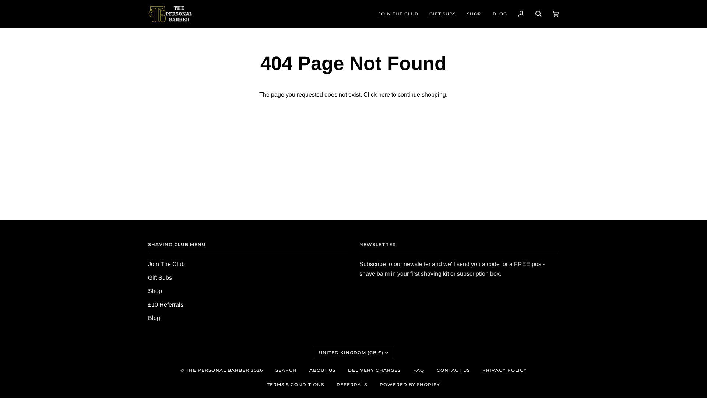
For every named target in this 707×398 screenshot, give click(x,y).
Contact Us (453, 370)
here (384, 94)
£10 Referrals (165, 304)
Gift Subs (160, 278)
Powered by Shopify (410, 384)
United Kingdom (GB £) (351, 352)
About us (322, 370)
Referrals (352, 384)
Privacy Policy (504, 370)
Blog (154, 318)
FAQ (418, 370)
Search (286, 370)
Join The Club (166, 264)
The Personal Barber (217, 370)
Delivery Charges (374, 370)
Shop (155, 291)
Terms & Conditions (295, 384)
